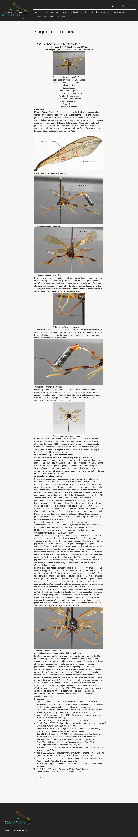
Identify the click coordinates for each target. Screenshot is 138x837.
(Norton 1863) (58, 44)
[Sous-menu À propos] (42, 12)
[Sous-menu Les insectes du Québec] (54, 16)
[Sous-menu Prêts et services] (126, 12)
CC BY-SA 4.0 (77, 49)
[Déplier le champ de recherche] (113, 6)
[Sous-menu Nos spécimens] (58, 12)
